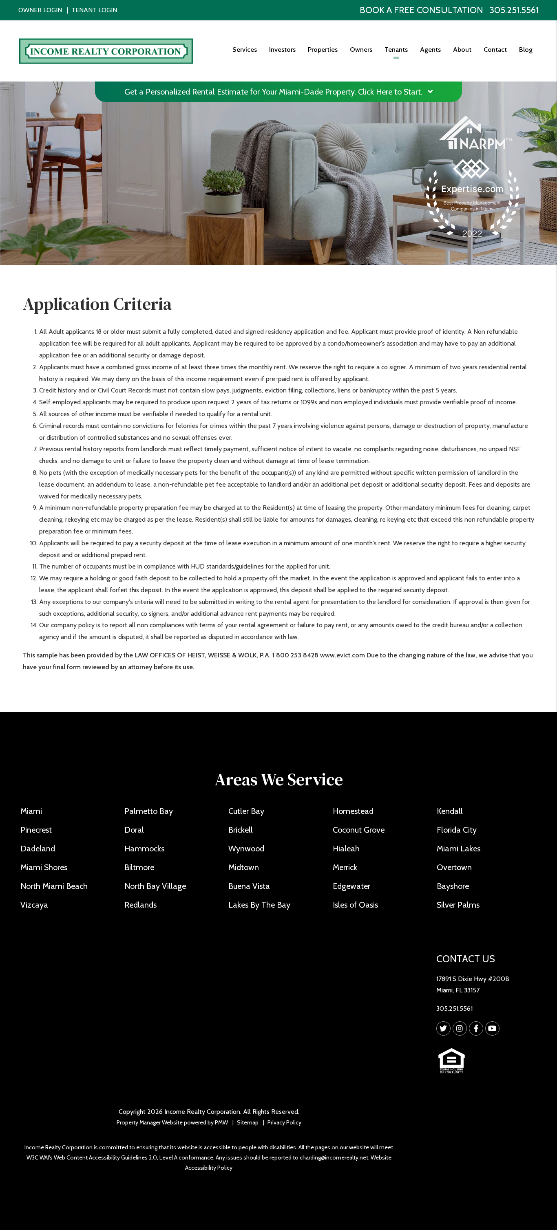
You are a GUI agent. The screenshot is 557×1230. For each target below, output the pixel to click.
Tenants (396, 49)
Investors (282, 49)
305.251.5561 (514, 9)
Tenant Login (94, 10)
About (462, 49)
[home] (105, 50)
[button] (443, 1028)
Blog (526, 49)
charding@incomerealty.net (334, 1157)
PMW (221, 1122)
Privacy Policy (284, 1122)
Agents (430, 49)
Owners (361, 49)
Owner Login (40, 10)
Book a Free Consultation (421, 9)
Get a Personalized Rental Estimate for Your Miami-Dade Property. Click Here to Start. (274, 92)
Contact (495, 49)
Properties (323, 49)
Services (244, 49)
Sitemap (248, 1122)
